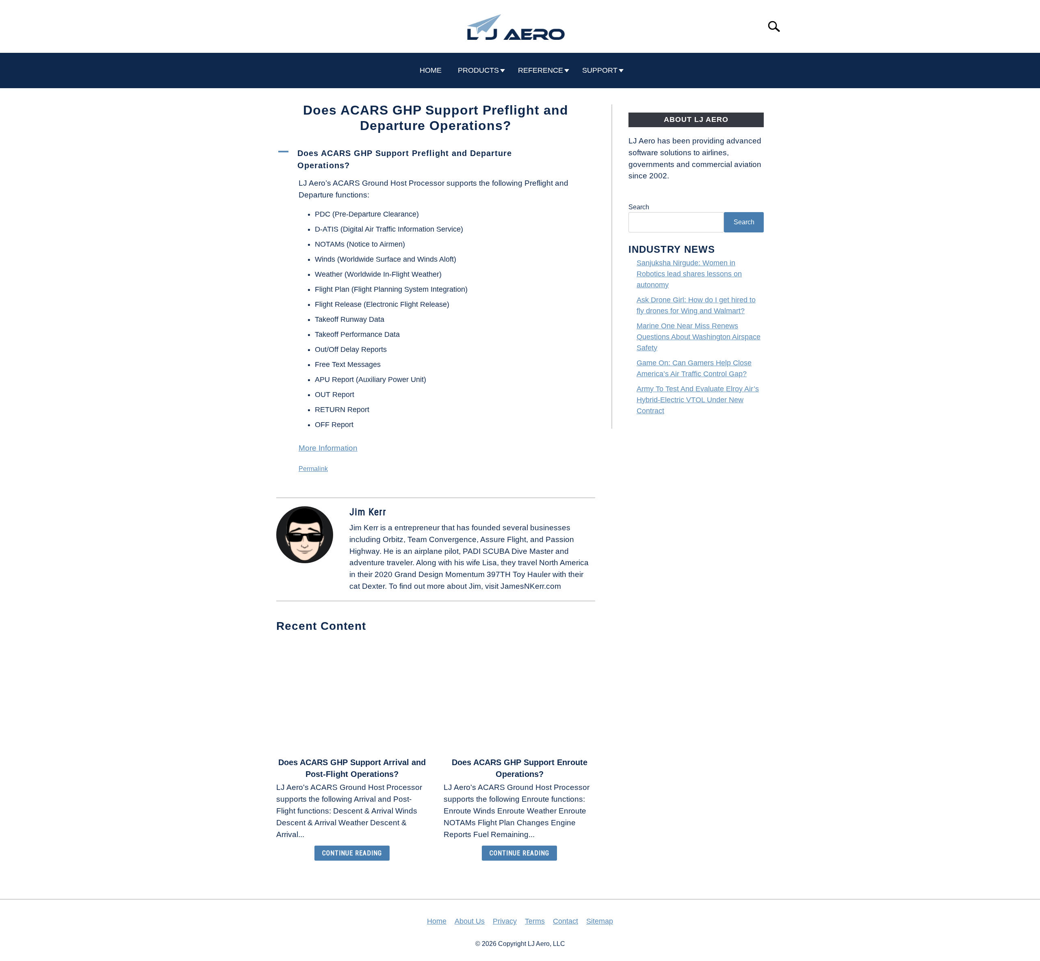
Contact (565, 921)
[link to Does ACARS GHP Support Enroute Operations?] (519, 695)
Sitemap (599, 921)
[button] (435, 159)
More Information (328, 448)
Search (638, 207)
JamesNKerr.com (530, 586)
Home (436, 921)
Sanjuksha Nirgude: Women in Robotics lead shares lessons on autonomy (689, 274)
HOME (431, 70)
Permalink (313, 468)
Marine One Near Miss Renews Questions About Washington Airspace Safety (698, 337)
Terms (535, 921)
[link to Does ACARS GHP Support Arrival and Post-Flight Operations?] (351, 695)
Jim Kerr (367, 512)
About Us (470, 921)
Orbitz (393, 539)
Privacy (505, 921)
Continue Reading (352, 853)
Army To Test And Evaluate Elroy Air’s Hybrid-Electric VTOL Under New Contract (698, 400)
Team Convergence (442, 539)
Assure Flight (503, 539)
